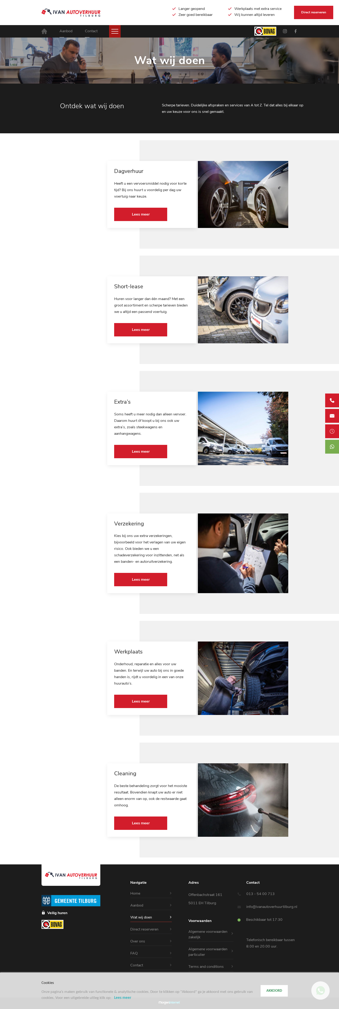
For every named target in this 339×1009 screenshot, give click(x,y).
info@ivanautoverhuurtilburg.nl (271, 906)
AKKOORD (274, 991)
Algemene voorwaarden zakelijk (207, 934)
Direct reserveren (313, 12)
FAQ (134, 953)
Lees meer (141, 214)
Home (135, 893)
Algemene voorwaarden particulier (207, 952)
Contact (91, 31)
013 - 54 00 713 (260, 893)
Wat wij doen (141, 917)
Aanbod (65, 31)
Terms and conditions (206, 966)
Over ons (137, 941)
